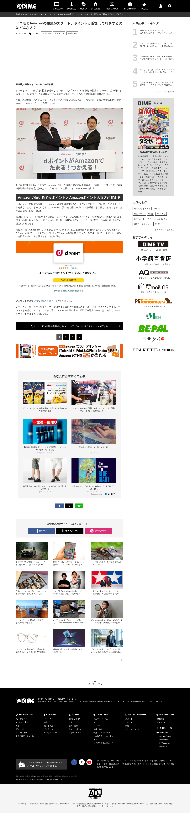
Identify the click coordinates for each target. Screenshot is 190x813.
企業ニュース (166, 728)
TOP (18, 14)
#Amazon (46, 33)
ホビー (128, 726)
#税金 (150, 214)
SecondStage (165, 736)
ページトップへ (95, 684)
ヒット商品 (48, 726)
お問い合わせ (159, 761)
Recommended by (98, 494)
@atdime (43, 531)
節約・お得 (73, 726)
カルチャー (129, 722)
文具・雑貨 (98, 729)
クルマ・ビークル (100, 719)
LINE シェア (79, 505)
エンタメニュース (132, 729)
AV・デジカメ (21, 719)
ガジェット (20, 729)
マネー (26, 14)
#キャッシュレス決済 (157, 219)
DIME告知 (160, 719)
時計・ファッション (101, 732)
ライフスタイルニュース (103, 743)
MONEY (76, 714)
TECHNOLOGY (26, 714)
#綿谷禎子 (72, 33)
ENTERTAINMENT (137, 714)
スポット (129, 719)
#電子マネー (139, 214)
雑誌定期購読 (114, 764)
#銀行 (136, 224)
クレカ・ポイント (76, 729)
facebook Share (59, 505)
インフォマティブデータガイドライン (137, 761)
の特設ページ (47, 300)
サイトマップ (116, 761)
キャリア (47, 719)
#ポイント (146, 224)
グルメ (96, 722)
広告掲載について (158, 764)
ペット (96, 739)
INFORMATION (166, 714)
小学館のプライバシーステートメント (135, 764)
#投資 (157, 224)
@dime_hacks (100, 531)
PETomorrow (164, 743)
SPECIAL (163, 732)
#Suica (157, 208)
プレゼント (161, 722)
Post (69, 505)
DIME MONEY (75, 719)
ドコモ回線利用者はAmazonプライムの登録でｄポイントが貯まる (69, 326)
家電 (17, 726)
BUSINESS (51, 714)
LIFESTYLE (102, 714)
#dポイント (59, 33)
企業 (46, 722)
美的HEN (163, 746)
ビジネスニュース (51, 732)
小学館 (104, 764)
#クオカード (139, 219)
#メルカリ (161, 214)
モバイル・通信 (22, 722)
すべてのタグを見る (163, 229)
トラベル (97, 726)
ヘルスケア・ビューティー (104, 736)
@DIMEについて (103, 761)
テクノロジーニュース (25, 736)
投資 (70, 722)
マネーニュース (39, 14)
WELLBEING (164, 739)
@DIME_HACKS (71, 531)
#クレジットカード (142, 208)
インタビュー (49, 729)
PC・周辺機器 (21, 732)
